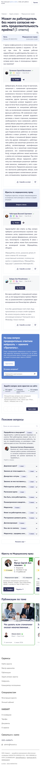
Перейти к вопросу (9, 460)
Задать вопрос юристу (10, 677)
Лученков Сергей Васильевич (20, 70)
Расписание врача (10, 492)
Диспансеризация (10, 523)
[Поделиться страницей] (37, 33)
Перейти (19, 589)
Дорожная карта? (10, 466)
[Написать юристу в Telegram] (23, 79)
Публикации (6, 672)
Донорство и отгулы (11, 476)
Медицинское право (30, 37)
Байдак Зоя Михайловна (18, 279)
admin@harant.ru (21, 757)
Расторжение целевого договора (16, 518)
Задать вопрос (32, 409)
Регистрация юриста (9, 698)
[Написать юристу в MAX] (23, 222)
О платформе (6, 715)
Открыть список (21, 205)
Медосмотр (8, 507)
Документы (6, 723)
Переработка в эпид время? (14, 432)
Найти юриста (7, 664)
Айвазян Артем (16, 634)
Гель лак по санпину (11, 528)
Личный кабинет (8, 702)
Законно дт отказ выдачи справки (16, 471)
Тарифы (4, 719)
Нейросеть (5, 681)
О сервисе (5, 728)
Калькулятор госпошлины (11, 685)
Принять (35, 2)
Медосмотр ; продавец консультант (17, 533)
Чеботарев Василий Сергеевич (20, 214)
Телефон (17, 79)
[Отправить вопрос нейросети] (34, 373)
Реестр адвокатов (8, 668)
